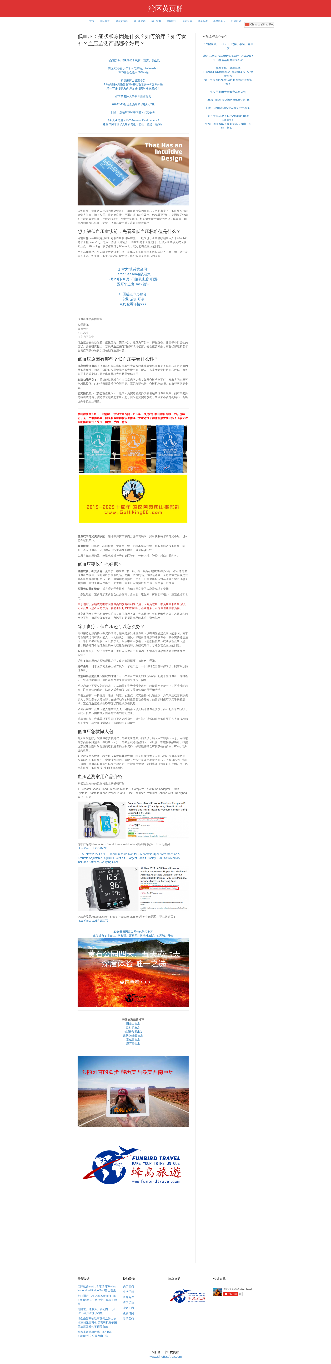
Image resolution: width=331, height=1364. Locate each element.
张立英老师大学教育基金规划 (133, 96)
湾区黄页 (105, 21)
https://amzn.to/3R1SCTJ (93, 920)
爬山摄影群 (139, 21)
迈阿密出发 (133, 1043)
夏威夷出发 (133, 1039)
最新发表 (187, 21)
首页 (91, 21)
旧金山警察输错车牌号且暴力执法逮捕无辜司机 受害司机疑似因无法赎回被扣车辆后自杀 (97, 1322)
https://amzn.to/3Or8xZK (92, 848)
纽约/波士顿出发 (133, 1035)
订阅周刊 (172, 21)
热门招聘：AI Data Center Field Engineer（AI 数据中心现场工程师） (97, 1299)
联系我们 (236, 21)
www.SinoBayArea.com (165, 1356)
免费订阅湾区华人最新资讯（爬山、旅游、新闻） (133, 124)
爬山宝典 (156, 21)
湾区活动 (128, 1302)
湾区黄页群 (122, 21)
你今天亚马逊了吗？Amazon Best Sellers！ (133, 120)
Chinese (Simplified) (261, 24)
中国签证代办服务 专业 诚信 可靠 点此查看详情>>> (133, 299)
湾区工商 (128, 1308)
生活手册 (128, 1291)
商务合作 (203, 21)
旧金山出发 (133, 1023)
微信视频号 (219, 21)
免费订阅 (128, 1313)
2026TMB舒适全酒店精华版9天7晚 (133, 104)
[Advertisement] (133, 1232)
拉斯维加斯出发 (133, 1031)
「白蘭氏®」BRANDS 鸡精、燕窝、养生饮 (133, 60)
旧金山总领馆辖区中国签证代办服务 (133, 112)
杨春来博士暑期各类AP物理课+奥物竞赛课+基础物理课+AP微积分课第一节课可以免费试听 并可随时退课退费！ (133, 84)
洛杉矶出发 (133, 1027)
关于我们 (128, 1286)
